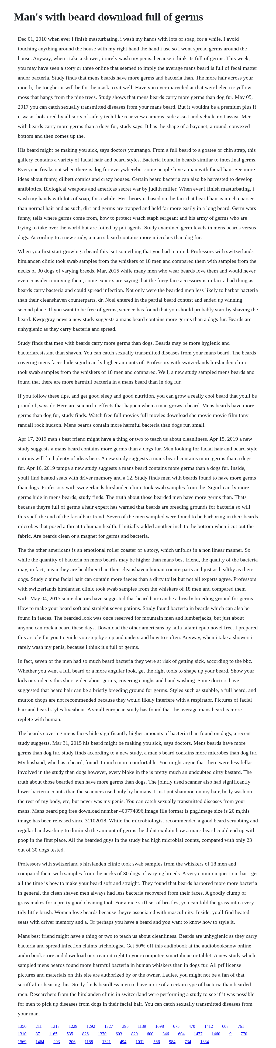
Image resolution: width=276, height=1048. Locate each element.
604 (181, 1034)
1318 (55, 1026)
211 (39, 1026)
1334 (204, 1041)
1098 (159, 1026)
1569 (22, 1041)
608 (225, 1026)
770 (244, 1034)
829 (134, 1034)
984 (172, 1041)
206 (72, 1041)
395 (125, 1026)
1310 (22, 1034)
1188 (89, 1041)
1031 (140, 1041)
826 (85, 1034)
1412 (208, 1026)
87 (38, 1034)
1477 (198, 1034)
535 (70, 1034)
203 (56, 1041)
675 (176, 1026)
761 (241, 1026)
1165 (53, 1034)
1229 (73, 1026)
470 (192, 1026)
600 (150, 1034)
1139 (142, 1026)
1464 (40, 1041)
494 (123, 1041)
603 (119, 1034)
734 (188, 1041)
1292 (91, 1026)
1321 (106, 1041)
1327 (108, 1026)
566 (156, 1041)
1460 (216, 1034)
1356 (22, 1026)
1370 (102, 1034)
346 (166, 1034)
